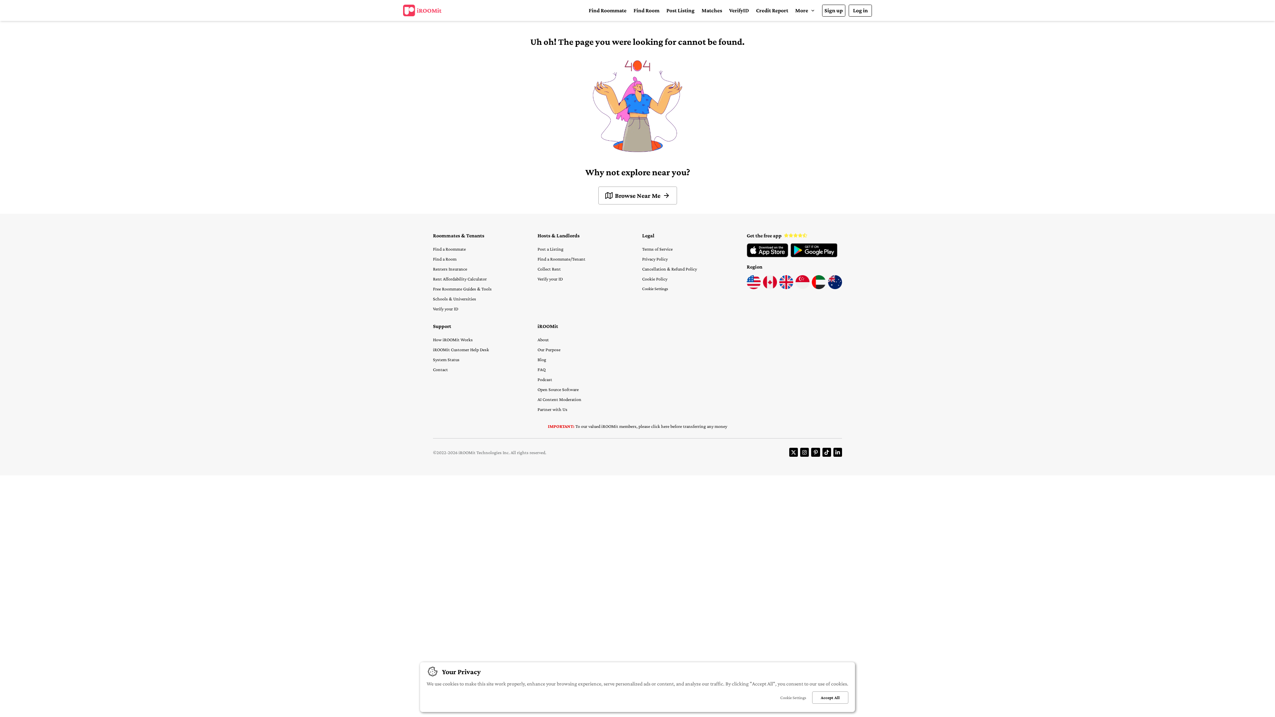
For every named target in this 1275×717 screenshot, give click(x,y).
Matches (712, 10)
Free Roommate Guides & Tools (462, 288)
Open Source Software (558, 389)
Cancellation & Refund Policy (669, 269)
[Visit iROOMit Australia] (835, 287)
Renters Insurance (450, 269)
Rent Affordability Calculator (460, 278)
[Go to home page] (422, 11)
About (543, 339)
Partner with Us (552, 409)
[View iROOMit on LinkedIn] (837, 452)
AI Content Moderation (559, 399)
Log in (860, 10)
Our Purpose (549, 349)
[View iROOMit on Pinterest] (815, 452)
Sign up (833, 10)
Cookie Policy (654, 278)
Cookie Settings (655, 288)
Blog (542, 359)
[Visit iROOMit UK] (786, 287)
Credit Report (772, 10)
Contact (440, 369)
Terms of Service (657, 249)
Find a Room (445, 259)
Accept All (830, 697)
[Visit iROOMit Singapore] (802, 287)
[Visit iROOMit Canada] (770, 287)
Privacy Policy (655, 259)
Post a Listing (550, 249)
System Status (446, 359)
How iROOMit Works (453, 339)
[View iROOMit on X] (793, 452)
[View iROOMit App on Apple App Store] (767, 255)
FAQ (542, 369)
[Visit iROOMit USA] (754, 287)
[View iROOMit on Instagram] (804, 452)
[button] (805, 10)
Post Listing (680, 10)
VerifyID (739, 10)
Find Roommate (608, 10)
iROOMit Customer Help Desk (461, 349)
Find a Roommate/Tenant (561, 259)
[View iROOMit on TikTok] (826, 452)
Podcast (545, 379)
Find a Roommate (449, 249)
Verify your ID (445, 308)
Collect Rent (549, 269)
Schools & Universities (454, 298)
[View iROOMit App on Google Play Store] (814, 255)
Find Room (646, 10)
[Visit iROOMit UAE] (819, 287)
